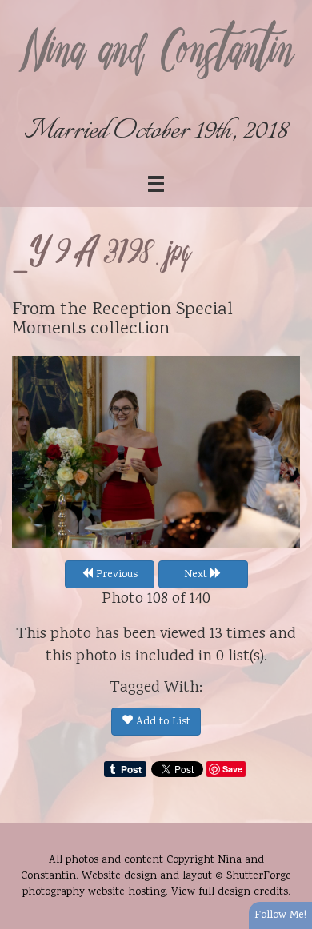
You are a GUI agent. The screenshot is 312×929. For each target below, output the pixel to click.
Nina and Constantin (156, 53)
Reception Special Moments (122, 320)
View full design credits (229, 892)
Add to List (161, 722)
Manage (291, 8)
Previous (115, 575)
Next (197, 575)
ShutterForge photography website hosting (157, 884)
